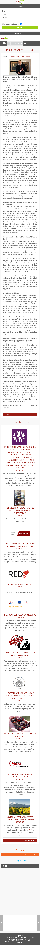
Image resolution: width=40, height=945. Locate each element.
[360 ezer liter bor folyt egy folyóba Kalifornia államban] (20, 800)
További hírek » (30, 840)
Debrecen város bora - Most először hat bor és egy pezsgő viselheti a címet (20, 697)
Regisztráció (20, 33)
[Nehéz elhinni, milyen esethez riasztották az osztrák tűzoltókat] (20, 491)
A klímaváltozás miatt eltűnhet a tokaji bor (20, 736)
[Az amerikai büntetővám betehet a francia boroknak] (20, 635)
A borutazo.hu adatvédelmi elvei (20, 939)
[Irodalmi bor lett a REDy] (20, 567)
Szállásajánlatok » (31, 855)
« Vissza (7, 415)
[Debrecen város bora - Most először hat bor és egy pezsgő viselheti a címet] (20, 676)
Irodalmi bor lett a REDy (20, 585)
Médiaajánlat (19, 937)
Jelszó (4, 17)
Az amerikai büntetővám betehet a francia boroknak (20, 655)
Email (4, 11)
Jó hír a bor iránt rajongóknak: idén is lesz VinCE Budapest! (20, 546)
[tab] (20, 6)
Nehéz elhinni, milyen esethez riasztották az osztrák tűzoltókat (20, 512)
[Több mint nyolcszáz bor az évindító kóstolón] (20, 757)
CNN (30, 830)
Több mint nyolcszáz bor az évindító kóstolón (20, 776)
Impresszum (10, 937)
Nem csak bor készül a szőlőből (20, 616)
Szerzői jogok (29, 937)
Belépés (20, 6)
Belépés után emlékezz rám (11, 24)
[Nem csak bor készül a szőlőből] (20, 598)
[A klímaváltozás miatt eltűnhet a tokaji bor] (20, 717)
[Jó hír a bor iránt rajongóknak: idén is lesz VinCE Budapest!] (20, 527)
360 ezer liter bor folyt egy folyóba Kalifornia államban (20, 819)
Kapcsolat (20, 935)
